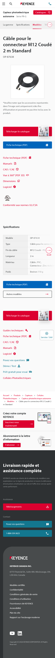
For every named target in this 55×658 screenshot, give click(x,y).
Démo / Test (9, 366)
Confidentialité (16, 589)
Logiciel (7, 186)
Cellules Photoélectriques (17, 377)
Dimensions (9, 181)
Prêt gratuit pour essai (15, 371)
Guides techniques (13, 330)
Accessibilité (15, 608)
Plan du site (15, 612)
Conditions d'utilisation (20, 599)
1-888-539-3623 (13, 533)
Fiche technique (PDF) (15, 157)
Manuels (7, 163)
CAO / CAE (8, 169)
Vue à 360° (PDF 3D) (14, 175)
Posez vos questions (14, 360)
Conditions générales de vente (23, 594)
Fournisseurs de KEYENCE (21, 603)
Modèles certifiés (17, 585)
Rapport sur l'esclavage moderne (25, 617)
